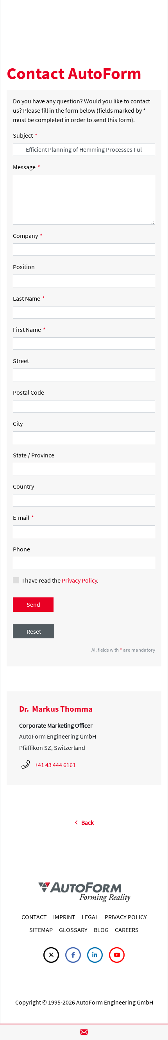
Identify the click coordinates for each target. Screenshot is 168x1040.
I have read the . (60, 580)
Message (26, 167)
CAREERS (127, 930)
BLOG (101, 930)
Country (23, 486)
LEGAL (90, 917)
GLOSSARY (73, 930)
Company (28, 235)
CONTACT (34, 917)
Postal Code (28, 392)
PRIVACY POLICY (126, 917)
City (18, 423)
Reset (34, 631)
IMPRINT (64, 917)
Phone (21, 549)
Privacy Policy (79, 580)
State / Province (33, 455)
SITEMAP (41, 930)
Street (21, 361)
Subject (25, 135)
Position (24, 267)
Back (86, 822)
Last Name (29, 298)
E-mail (23, 517)
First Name (29, 329)
